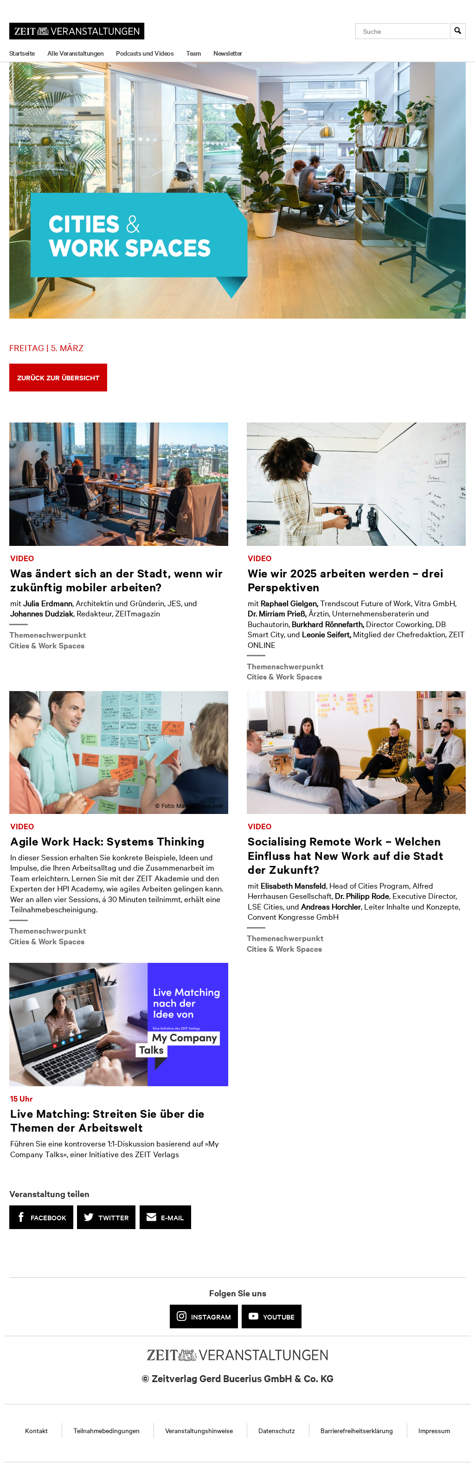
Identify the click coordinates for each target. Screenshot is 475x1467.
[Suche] (458, 31)
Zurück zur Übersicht (58, 377)
